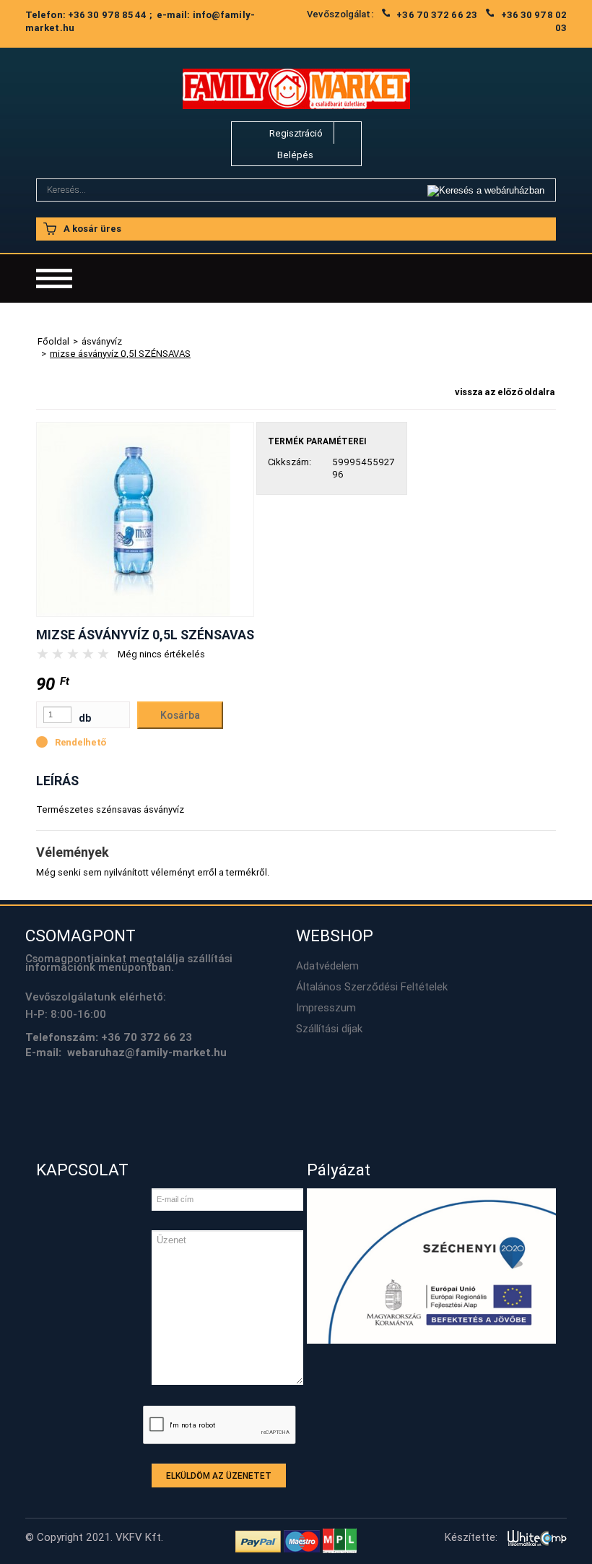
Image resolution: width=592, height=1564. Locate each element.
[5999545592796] (133, 518)
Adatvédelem (327, 965)
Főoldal (53, 341)
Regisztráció (296, 133)
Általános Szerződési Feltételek (372, 986)
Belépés (295, 155)
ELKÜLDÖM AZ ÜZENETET (218, 1476)
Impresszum (326, 1007)
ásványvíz (102, 341)
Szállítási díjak (329, 1028)
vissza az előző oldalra (505, 391)
